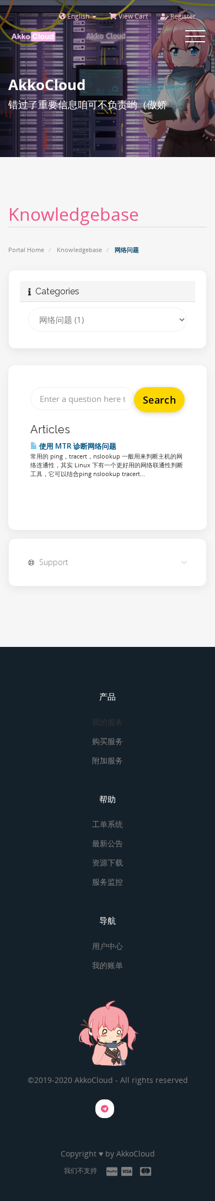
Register (182, 16)
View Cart (132, 16)
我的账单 (107, 965)
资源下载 (107, 862)
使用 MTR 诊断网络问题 (76, 446)
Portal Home (26, 249)
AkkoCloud (135, 1153)
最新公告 (107, 843)
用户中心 (107, 946)
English (78, 16)
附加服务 (107, 760)
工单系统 (107, 824)
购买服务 (107, 741)
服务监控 (107, 881)
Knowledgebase (79, 249)
